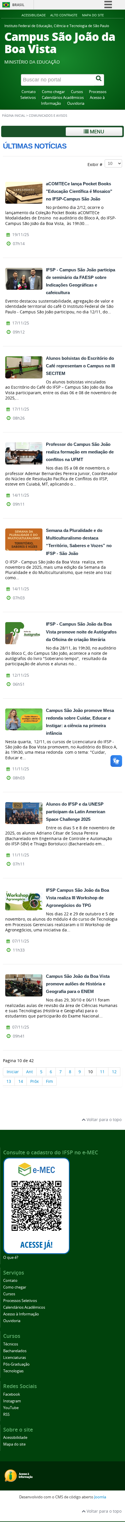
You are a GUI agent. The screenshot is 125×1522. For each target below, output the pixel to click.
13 (8, 1081)
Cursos (77, 91)
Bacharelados (14, 1350)
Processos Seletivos (20, 1300)
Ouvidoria (75, 103)
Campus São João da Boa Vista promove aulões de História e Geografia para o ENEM (78, 984)
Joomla (100, 1497)
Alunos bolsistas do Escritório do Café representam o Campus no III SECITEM (80, 366)
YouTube (11, 1407)
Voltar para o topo (103, 1119)
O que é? (10, 1257)
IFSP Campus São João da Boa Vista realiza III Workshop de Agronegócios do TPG (77, 898)
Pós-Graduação (16, 1364)
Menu (96, 131)
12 (114, 1071)
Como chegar (53, 91)
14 (20, 1081)
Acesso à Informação (21, 1314)
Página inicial (13, 116)
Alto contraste (63, 15)
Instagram (12, 1401)
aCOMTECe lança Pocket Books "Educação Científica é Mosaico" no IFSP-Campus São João (79, 191)
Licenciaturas (14, 1357)
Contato (29, 91)
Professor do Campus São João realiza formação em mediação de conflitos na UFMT (80, 452)
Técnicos (10, 1344)
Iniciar (13, 1071)
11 (102, 1071)
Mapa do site (93, 15)
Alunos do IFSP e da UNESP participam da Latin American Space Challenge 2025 (75, 812)
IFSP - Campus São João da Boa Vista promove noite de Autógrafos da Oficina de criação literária (81, 632)
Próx (34, 1081)
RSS (6, 1414)
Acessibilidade (34, 15)
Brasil (18, 4)
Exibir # (96, 164)
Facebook (11, 1394)
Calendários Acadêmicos (63, 97)
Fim (49, 1081)
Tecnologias (13, 1371)
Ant (29, 1071)
